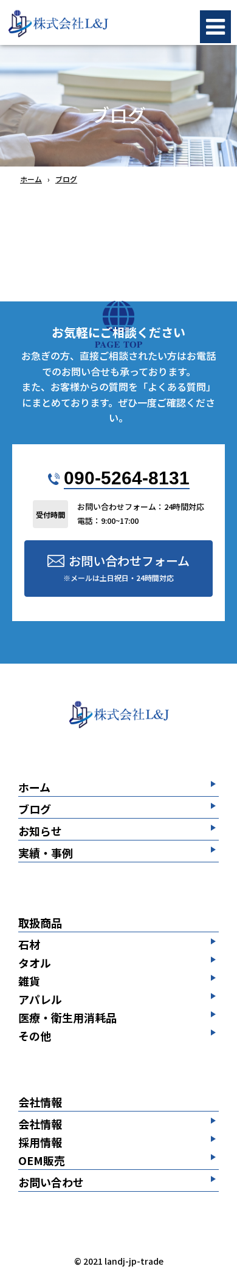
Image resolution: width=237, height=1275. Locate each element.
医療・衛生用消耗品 (67, 1017)
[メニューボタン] (215, 26)
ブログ (34, 810)
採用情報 (40, 1142)
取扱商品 (40, 923)
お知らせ (40, 832)
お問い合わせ (51, 1183)
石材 (29, 944)
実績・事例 (45, 854)
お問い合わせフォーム (126, 567)
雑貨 (29, 981)
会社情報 (40, 1103)
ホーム (34, 788)
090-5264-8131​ (127, 478)
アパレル (40, 999)
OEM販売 (41, 1161)
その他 (34, 1035)
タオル (34, 963)
